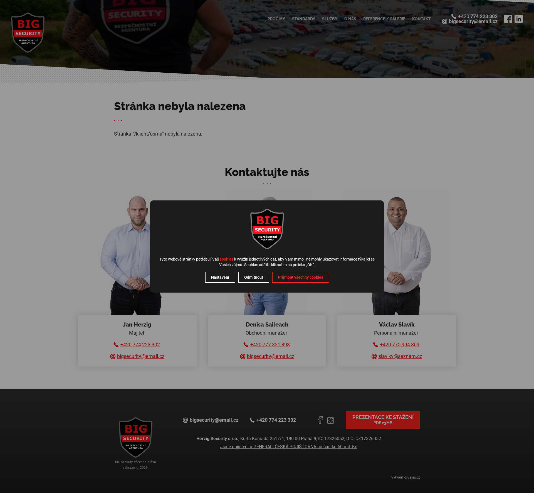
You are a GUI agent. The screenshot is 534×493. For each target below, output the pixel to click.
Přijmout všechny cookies (300, 277)
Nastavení (220, 277)
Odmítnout (253, 277)
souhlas (226, 259)
